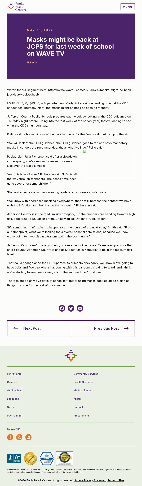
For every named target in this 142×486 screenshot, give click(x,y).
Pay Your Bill (14, 415)
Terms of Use (116, 480)
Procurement (81, 415)
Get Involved (15, 390)
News (10, 407)
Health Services (83, 382)
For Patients (14, 373)
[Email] (80, 308)
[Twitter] (71, 308)
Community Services (86, 373)
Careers (12, 382)
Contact (78, 407)
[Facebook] (62, 308)
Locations (13, 398)
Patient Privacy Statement (90, 480)
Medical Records (84, 390)
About (77, 398)
